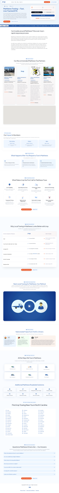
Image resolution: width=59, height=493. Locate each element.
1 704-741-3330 (46, 80)
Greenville (42, 418)
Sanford (8, 431)
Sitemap (37, 490)
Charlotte (9, 413)
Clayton (25, 413)
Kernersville (9, 423)
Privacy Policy (22, 490)
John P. (9, 337)
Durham (8, 415)
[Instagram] (29, 487)
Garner (25, 416)
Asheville (41, 410)
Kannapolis (42, 421)
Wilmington (26, 433)
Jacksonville (26, 421)
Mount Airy (9, 428)
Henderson (9, 420)
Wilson (41, 433)
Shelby (25, 431)
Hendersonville (26, 420)
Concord (41, 413)
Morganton (42, 426)
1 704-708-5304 (6, 80)
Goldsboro (9, 418)
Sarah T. (22, 337)
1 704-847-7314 (19, 80)
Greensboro (26, 418)
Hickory (41, 420)
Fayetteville (42, 415)
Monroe (8, 426)
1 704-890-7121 (32, 80)
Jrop (29, 484)
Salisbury (41, 429)
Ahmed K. (36, 337)
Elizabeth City (26, 415)
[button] (29, 306)
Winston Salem (10, 434)
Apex (8, 410)
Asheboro (25, 410)
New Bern (25, 428)
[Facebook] (28, 487)
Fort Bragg (9, 416)
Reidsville (9, 429)
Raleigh (41, 428)
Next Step (43, 15)
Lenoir (41, 423)
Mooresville (26, 426)
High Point (9, 421)
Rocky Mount (26, 429)
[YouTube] (30, 487)
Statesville (42, 431)
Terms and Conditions (30, 490)
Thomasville (9, 433)
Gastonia (41, 416)
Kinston (25, 423)
